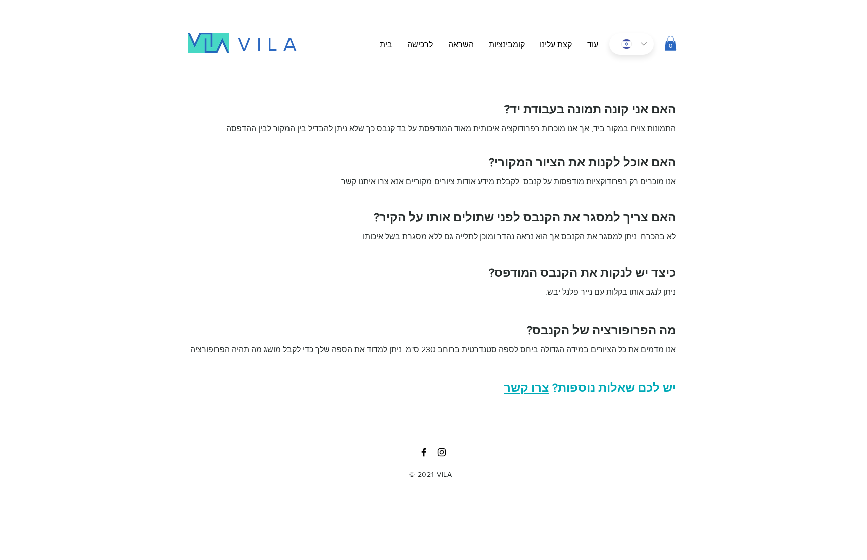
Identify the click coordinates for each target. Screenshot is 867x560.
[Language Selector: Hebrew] (631, 44)
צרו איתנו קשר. (364, 181)
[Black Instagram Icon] (441, 452)
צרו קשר (526, 387)
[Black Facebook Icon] (423, 452)
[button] (593, 44)
